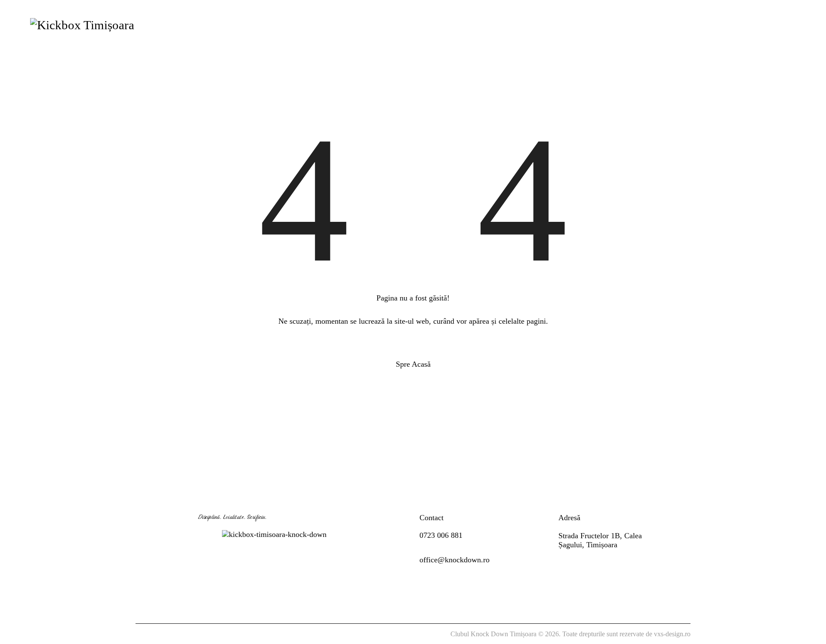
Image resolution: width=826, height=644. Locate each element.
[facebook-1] (747, 24)
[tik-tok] (792, 24)
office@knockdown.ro (454, 559)
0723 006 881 (440, 535)
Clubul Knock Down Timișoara (493, 634)
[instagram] (770, 24)
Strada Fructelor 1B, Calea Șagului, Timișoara (600, 540)
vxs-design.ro (672, 634)
